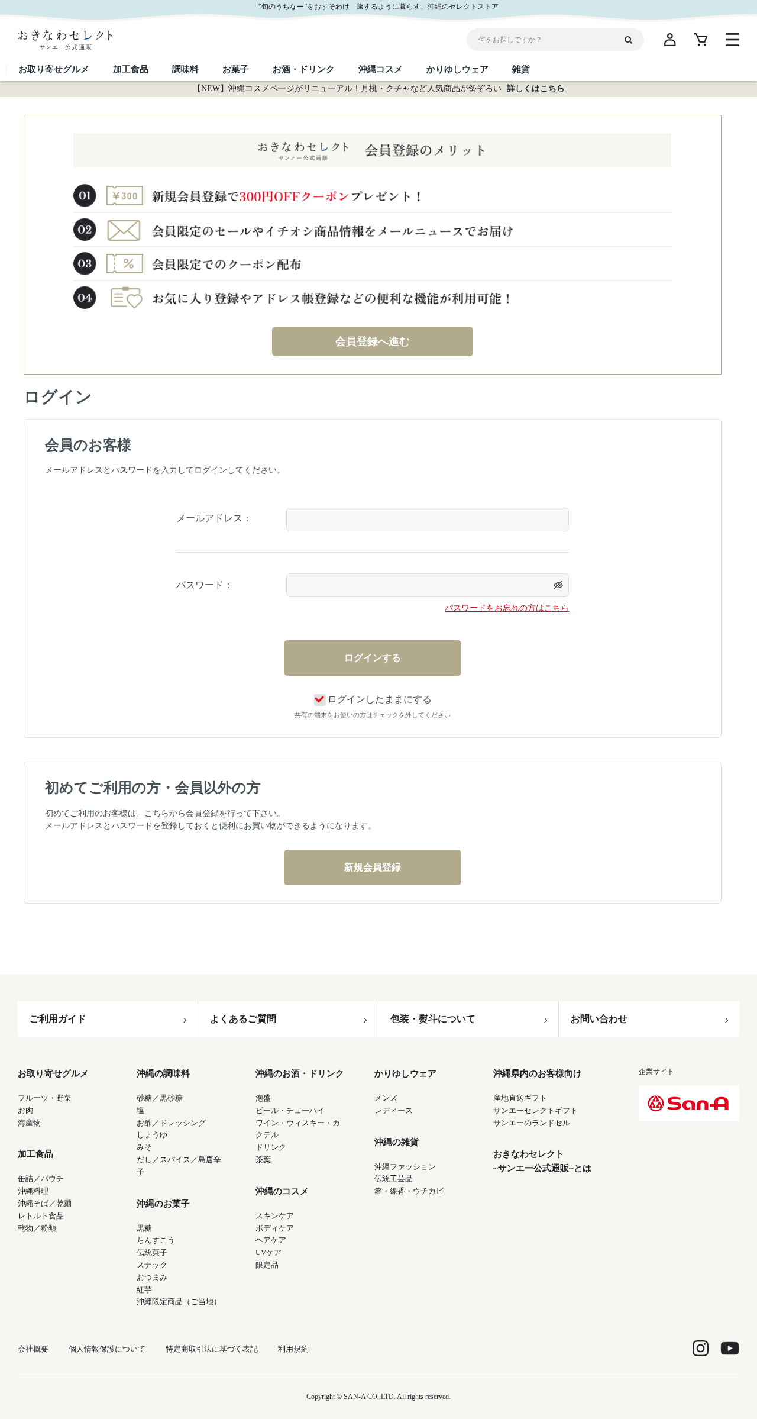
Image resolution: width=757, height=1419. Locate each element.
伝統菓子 (152, 1252)
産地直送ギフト (520, 1098)
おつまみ (152, 1277)
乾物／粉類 (37, 1228)
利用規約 (293, 1348)
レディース (393, 1110)
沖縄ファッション (405, 1166)
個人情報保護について (107, 1348)
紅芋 (144, 1289)
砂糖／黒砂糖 (160, 1098)
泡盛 (263, 1098)
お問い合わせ (599, 1019)
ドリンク (270, 1147)
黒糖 (144, 1228)
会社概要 (33, 1348)
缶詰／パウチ (41, 1178)
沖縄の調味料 (163, 1073)
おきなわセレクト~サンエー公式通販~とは (542, 1161)
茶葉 (263, 1159)
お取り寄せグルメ (53, 1073)
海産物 (29, 1122)
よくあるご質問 (243, 1019)
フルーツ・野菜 (45, 1098)
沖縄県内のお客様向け (537, 1073)
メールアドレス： (214, 518)
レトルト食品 (41, 1215)
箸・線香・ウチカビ (409, 1190)
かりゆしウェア (405, 1073)
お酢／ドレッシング (171, 1122)
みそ (144, 1147)
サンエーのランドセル (531, 1122)
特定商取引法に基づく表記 (212, 1348)
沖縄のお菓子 (163, 1203)
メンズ (385, 1098)
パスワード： (204, 585)
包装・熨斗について (432, 1019)
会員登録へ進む (372, 341)
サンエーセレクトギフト (535, 1110)
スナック (152, 1264)
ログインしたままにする (380, 699)
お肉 (25, 1110)
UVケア (268, 1252)
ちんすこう (156, 1240)
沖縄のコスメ (282, 1191)
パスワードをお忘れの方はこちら (507, 608)
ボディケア (274, 1228)
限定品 (267, 1264)
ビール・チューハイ (290, 1110)
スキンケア (274, 1215)
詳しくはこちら (537, 88)
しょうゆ (152, 1134)
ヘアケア (270, 1240)
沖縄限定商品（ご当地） (179, 1301)
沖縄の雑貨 (396, 1142)
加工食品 (35, 1154)
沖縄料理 (33, 1190)
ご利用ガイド (58, 1019)
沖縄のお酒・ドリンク (299, 1073)
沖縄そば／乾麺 (45, 1203)
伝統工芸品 (393, 1178)
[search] (633, 39)
